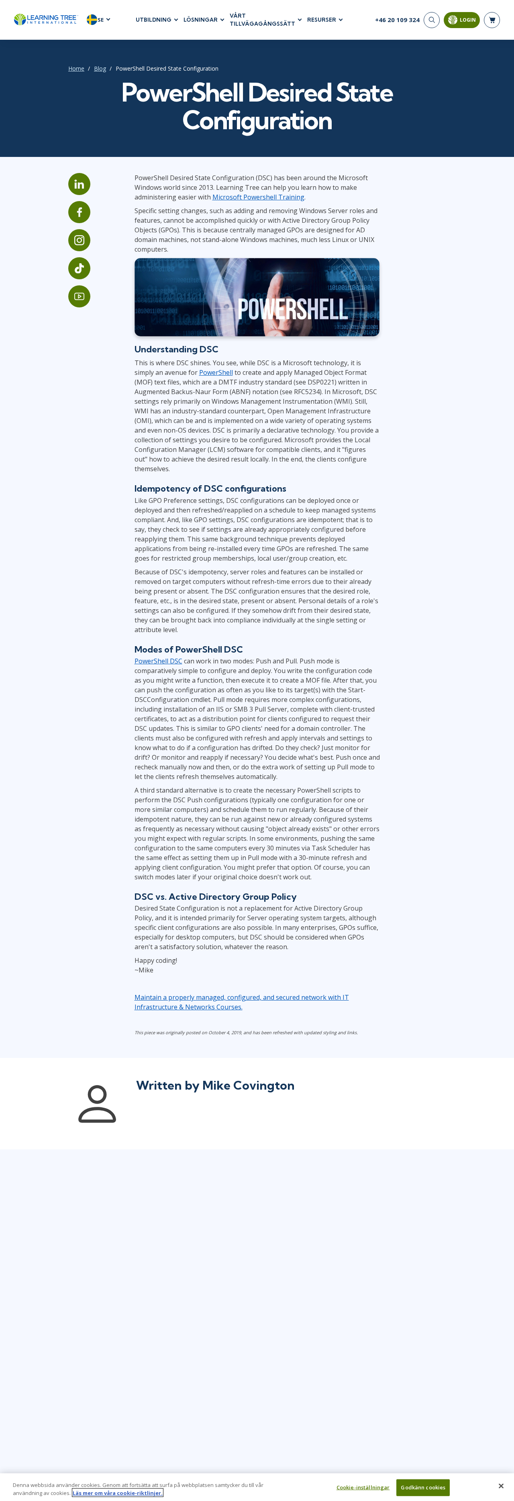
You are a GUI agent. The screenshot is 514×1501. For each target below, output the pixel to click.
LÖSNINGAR (201, 19)
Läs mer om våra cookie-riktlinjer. (118, 1492)
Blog (100, 68)
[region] (257, 1487)
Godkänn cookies (423, 1487)
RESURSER (321, 19)
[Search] (432, 20)
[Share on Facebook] (79, 212)
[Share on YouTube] (79, 296)
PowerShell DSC (158, 661)
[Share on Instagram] (79, 240)
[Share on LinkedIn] (79, 184)
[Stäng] (501, 1486)
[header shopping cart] (492, 20)
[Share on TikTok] (79, 268)
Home (76, 68)
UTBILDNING (153, 19)
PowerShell (216, 372)
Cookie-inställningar (363, 1487)
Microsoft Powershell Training (258, 197)
